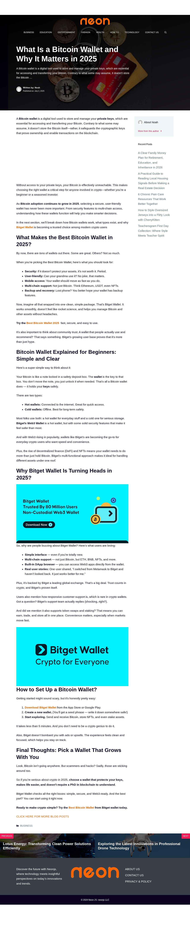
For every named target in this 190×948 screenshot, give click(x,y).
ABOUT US (132, 869)
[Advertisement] (54, 6)
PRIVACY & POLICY (138, 881)
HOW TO (114, 32)
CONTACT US (152, 32)
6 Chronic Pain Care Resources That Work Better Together (152, 199)
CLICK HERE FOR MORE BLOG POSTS (42, 816)
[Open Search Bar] (166, 32)
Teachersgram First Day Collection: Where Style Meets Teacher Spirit (153, 230)
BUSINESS (29, 32)
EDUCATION (46, 32)
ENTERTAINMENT (66, 32)
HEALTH (100, 32)
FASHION (85, 32)
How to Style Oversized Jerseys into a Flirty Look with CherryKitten (154, 215)
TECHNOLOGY (132, 32)
